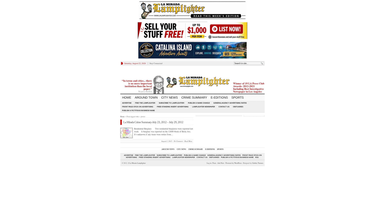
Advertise (126, 103)
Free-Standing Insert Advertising (173, 107)
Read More (188, 141)
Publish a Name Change (199, 103)
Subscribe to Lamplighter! (171, 103)
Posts (214, 163)
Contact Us (224, 107)
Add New (220, 163)
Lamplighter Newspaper (203, 107)
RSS (257, 157)
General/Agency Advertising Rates (230, 103)
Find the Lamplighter (145, 103)
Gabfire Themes (257, 163)
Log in (209, 163)
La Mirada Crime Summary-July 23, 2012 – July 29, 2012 (153, 122)
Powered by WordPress (234, 163)
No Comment (178, 141)
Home (126, 97)
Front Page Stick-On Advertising (137, 107)
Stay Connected (155, 63)
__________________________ (192, 40)
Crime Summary (194, 97)
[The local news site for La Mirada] (192, 82)
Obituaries (238, 107)
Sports (237, 97)
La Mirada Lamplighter (137, 163)
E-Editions (219, 97)
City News (169, 97)
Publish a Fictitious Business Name (138, 110)
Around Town (146, 97)
